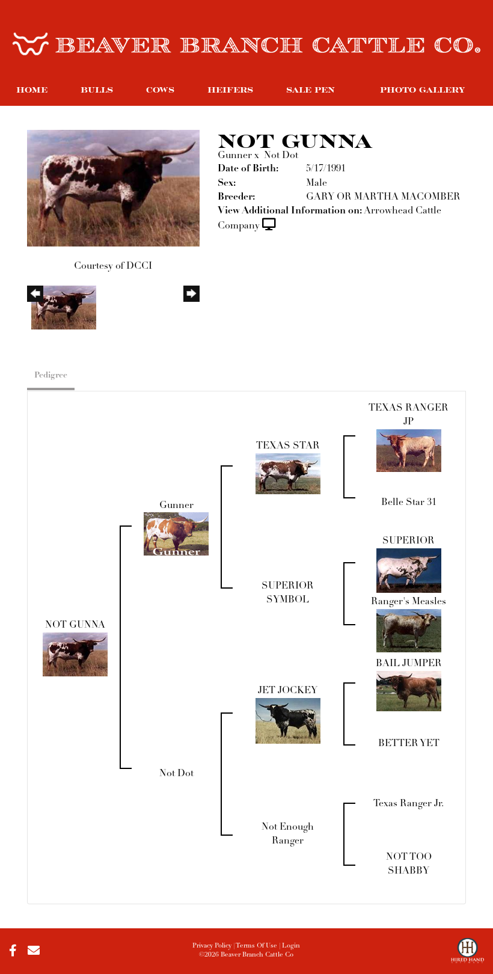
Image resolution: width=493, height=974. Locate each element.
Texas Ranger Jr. (408, 804)
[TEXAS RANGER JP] (408, 450)
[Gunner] (176, 534)
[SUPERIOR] (408, 570)
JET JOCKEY (287, 691)
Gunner (235, 156)
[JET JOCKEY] (288, 721)
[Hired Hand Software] (467, 956)
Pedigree (50, 375)
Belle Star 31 (408, 502)
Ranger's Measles (408, 602)
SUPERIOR (408, 541)
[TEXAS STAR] (288, 473)
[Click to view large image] (113, 187)
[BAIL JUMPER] (408, 691)
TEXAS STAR (288, 446)
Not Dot (281, 156)
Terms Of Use (256, 946)
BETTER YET (408, 744)
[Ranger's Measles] (408, 631)
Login (291, 946)
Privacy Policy (211, 946)
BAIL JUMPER (409, 664)
